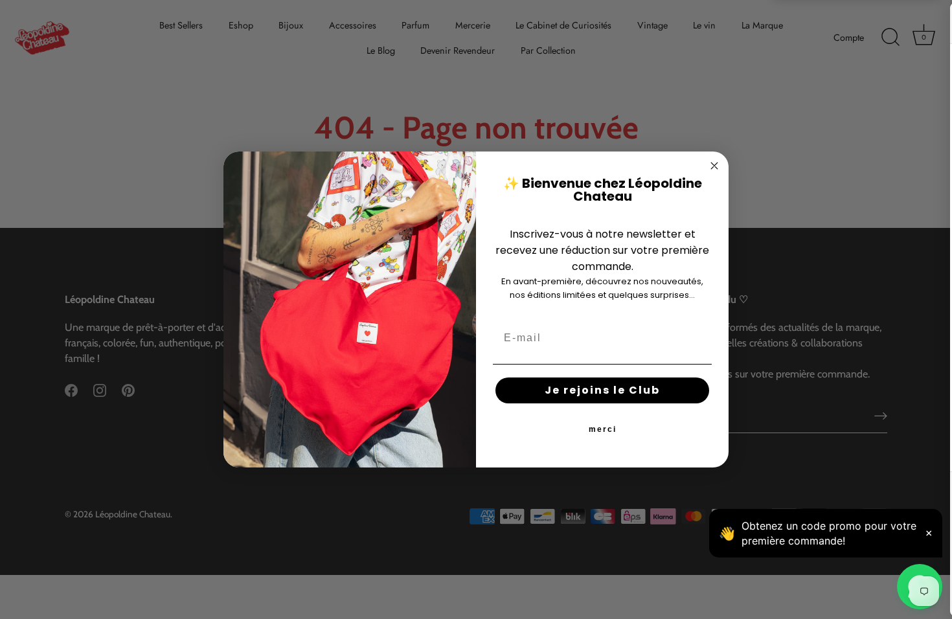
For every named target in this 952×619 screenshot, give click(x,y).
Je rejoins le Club (602, 390)
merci (603, 429)
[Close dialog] (714, 166)
